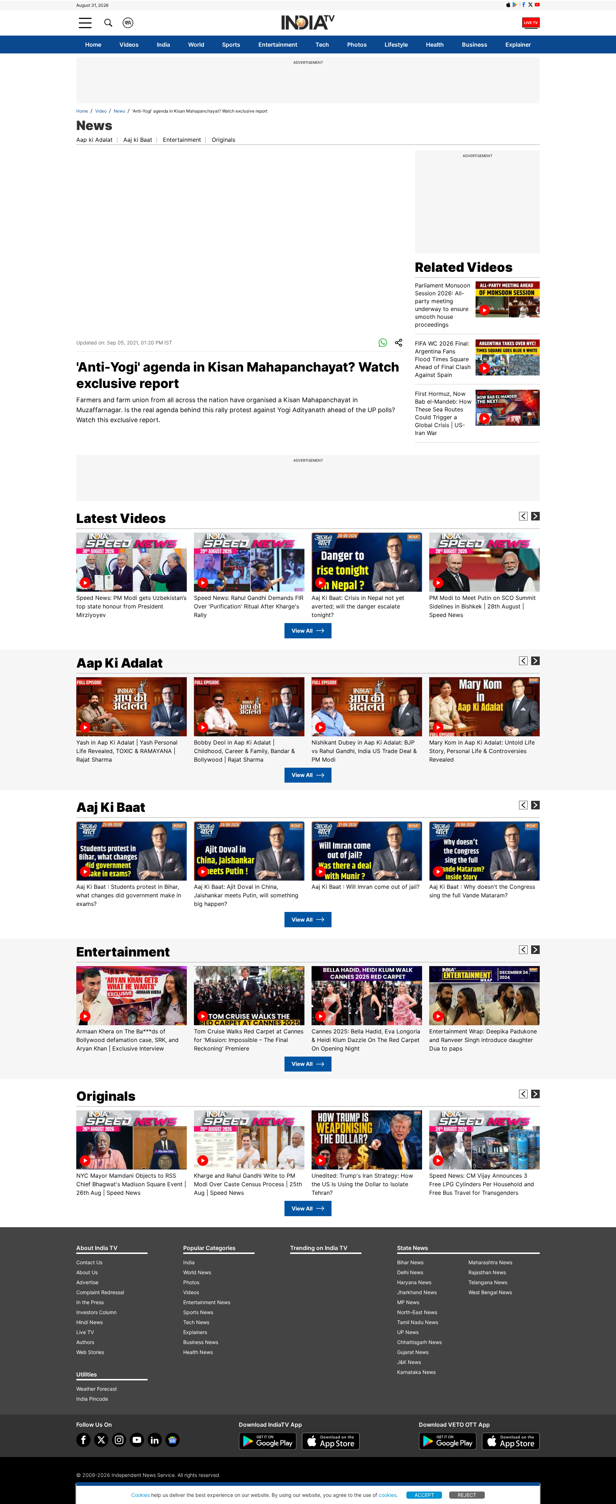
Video (101, 111)
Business (474, 44)
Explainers (195, 1332)
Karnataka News (416, 1372)
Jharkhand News (417, 1292)
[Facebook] (83, 1440)
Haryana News (414, 1282)
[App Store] (331, 1441)
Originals (223, 139)
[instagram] (119, 1440)
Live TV (85, 1332)
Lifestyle (396, 44)
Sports (231, 44)
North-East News (417, 1312)
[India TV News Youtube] (537, 4)
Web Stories (90, 1352)
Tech (322, 44)
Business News (200, 1342)
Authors (85, 1342)
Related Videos (464, 267)
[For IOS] (511, 1441)
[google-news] (172, 1440)
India (163, 44)
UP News (408, 1332)
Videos (129, 44)
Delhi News (410, 1272)
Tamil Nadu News (417, 1322)
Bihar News (410, 1262)
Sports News (198, 1312)
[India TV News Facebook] (523, 4)
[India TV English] (308, 23)
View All (302, 630)
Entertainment (277, 44)
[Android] (515, 4)
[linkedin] (155, 1440)
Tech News (196, 1322)
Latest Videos (121, 518)
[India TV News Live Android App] (268, 1441)
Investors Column (96, 1312)
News (119, 111)
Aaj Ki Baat (110, 807)
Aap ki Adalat (94, 139)
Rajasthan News (487, 1272)
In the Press (90, 1302)
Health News (198, 1352)
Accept (424, 1495)
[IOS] (508, 4)
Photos (357, 44)
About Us (87, 1272)
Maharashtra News (490, 1262)
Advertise (87, 1282)
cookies (387, 1495)
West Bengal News (490, 1292)
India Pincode (92, 1399)
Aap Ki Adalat (119, 663)
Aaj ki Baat (137, 139)
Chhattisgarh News (419, 1342)
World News (197, 1272)
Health (435, 44)
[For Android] (448, 1441)
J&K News (409, 1362)
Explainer (518, 44)
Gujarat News (412, 1352)
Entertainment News (206, 1302)
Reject (467, 1495)
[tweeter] (101, 1440)
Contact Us (89, 1262)
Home (93, 44)
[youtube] (137, 1440)
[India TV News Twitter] (530, 4)
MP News (408, 1302)
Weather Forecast (96, 1389)
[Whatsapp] (383, 343)
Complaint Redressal (100, 1292)
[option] (131, 576)
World (196, 44)
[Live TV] (531, 22)
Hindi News (89, 1322)
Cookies (140, 1495)
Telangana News (487, 1282)
